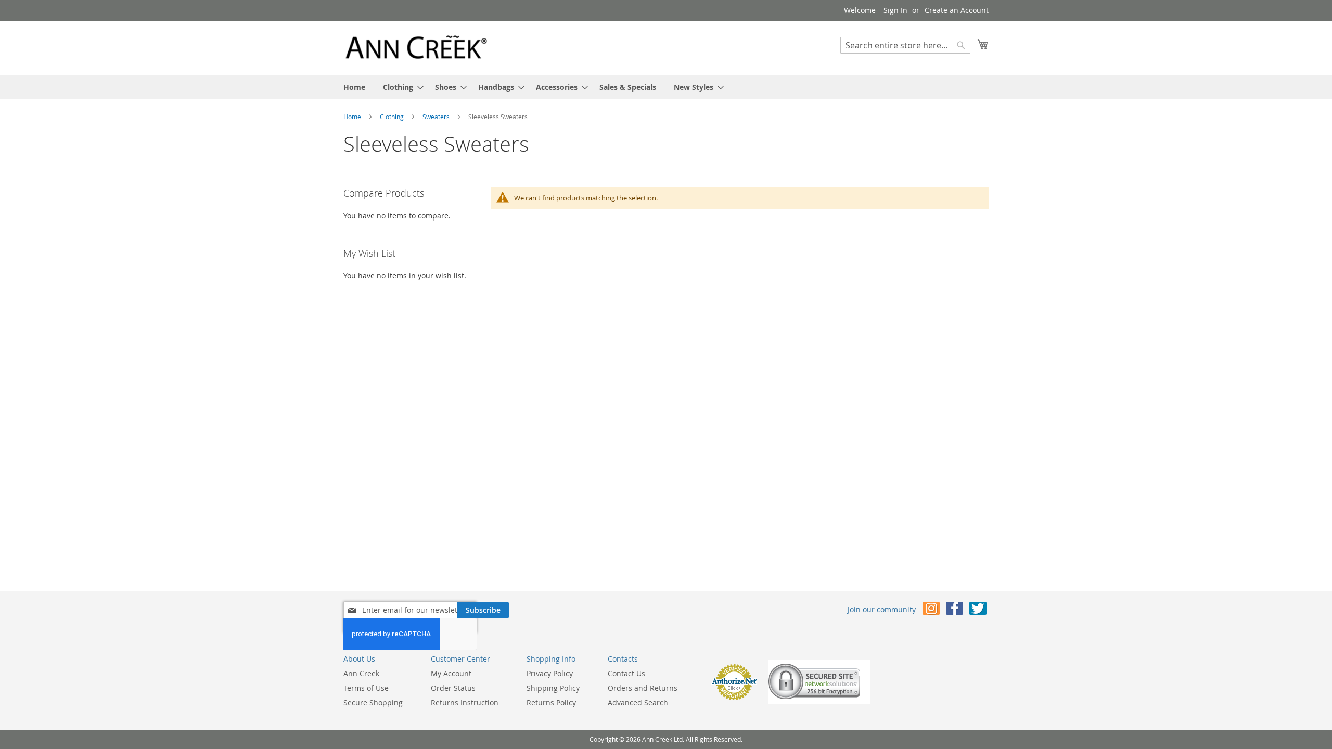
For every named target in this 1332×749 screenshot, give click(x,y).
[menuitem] (354, 87)
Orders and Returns (642, 688)
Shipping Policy (553, 688)
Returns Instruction (464, 702)
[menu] (666, 87)
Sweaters (436, 116)
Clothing (392, 116)
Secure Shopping (373, 702)
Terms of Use (366, 688)
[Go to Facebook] (954, 610)
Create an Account (957, 10)
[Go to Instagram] (931, 610)
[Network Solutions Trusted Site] (819, 701)
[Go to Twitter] (978, 610)
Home (353, 116)
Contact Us (626, 673)
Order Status (453, 688)
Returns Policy (551, 702)
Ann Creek (361, 673)
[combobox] (905, 45)
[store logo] (416, 47)
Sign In (895, 10)
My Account (451, 673)
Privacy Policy (550, 673)
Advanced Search (638, 702)
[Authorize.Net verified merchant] (734, 698)
